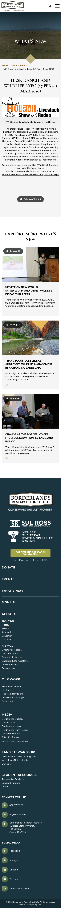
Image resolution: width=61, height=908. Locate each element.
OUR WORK (11, 679)
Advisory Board (9, 664)
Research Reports (11, 733)
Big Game (7, 690)
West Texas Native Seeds (15, 760)
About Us (10, 614)
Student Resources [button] (19, 775)
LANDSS (6, 764)
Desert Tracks (9, 722)
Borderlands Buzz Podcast (15, 730)
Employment (9, 668)
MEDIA (7, 714)
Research (7, 632)
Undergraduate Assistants (15, 661)
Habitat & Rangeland (12, 693)
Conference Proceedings (15, 741)
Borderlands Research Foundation (33, 553)
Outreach (7, 639)
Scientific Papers (10, 737)
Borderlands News (11, 726)
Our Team (7, 646)
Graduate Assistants (12, 657)
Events (8, 579)
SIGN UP (8, 602)
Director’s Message (12, 650)
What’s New (12, 590)
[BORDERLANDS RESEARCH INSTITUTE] (12, 6)
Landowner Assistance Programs (19, 756)
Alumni (5, 786)
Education (7, 636)
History (5, 625)
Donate (8, 567)
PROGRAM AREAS (11, 686)
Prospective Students (13, 779)
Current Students (11, 783)
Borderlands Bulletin (12, 719)
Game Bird (7, 701)
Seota (40, 904)
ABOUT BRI (8, 621)
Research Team (10, 653)
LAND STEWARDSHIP (18, 752)
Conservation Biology (13, 697)
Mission (5, 628)
